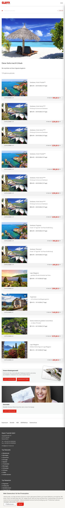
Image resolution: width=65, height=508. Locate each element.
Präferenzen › (10, 504)
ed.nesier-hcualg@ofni (8, 445)
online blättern (23, 379)
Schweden (6, 468)
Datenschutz (33, 422)
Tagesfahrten (6, 490)
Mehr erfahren (20, 501)
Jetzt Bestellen (9, 379)
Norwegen (5, 455)
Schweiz (5, 470)
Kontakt (12, 422)
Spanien (5, 461)
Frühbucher (6, 485)
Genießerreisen (7, 488)
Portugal (5, 459)
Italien (4, 472)
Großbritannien (7, 474)
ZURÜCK (61, 10)
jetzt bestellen (9, 411)
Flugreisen (5, 483)
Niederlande (6, 453)
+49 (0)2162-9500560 (10, 443)
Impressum (5, 422)
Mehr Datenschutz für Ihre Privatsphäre (16, 493)
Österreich (6, 457)
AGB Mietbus (24, 422)
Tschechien (6, 464)
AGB (17, 422)
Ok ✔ (20, 504)
